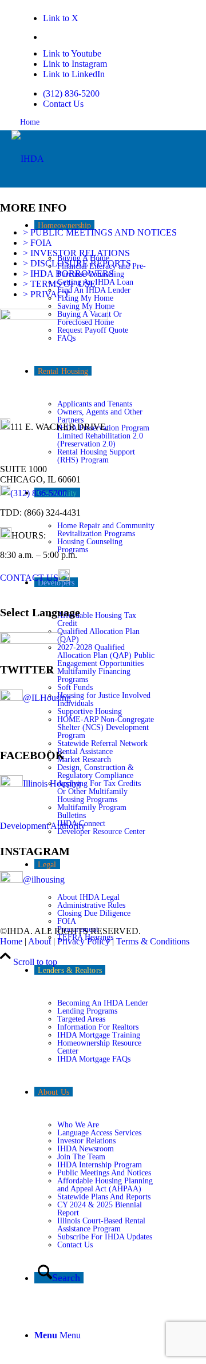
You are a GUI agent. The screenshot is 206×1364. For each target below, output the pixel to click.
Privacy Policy (83, 941)
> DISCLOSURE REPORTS (77, 263)
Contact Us (63, 104)
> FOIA (37, 243)
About (39, 941)
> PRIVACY (46, 294)
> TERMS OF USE (59, 284)
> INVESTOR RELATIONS (76, 253)
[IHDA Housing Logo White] (27, 158)
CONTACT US (29, 578)
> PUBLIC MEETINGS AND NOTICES (100, 232)
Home (29, 122)
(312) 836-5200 (71, 93)
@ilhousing (44, 879)
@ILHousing (47, 698)
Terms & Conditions (152, 941)
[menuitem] (98, 94)
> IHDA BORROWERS (68, 273)
